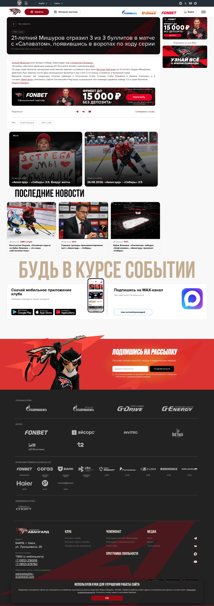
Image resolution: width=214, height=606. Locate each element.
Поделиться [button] (17, 112)
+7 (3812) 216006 (26, 560)
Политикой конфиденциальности (138, 377)
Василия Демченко (106, 69)
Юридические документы (78, 545)
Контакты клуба (73, 538)
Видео (150, 542)
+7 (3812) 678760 (26, 564)
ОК (107, 598)
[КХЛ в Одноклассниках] (185, 3)
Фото (149, 538)
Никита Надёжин (20, 82)
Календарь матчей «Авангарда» (122, 538)
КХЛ (92, 66)
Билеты (39, 12)
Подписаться (162, 369)
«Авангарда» (26, 79)
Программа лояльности (122, 554)
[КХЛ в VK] (180, 3)
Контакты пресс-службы (77, 542)
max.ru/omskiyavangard (133, 312)
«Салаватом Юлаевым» (81, 62)
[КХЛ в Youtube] (190, 3)
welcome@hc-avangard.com (24, 575)
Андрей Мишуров (21, 62)
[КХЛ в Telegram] (195, 3)
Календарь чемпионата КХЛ (120, 542)
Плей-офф (111, 545)
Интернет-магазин (68, 12)
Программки (153, 545)
